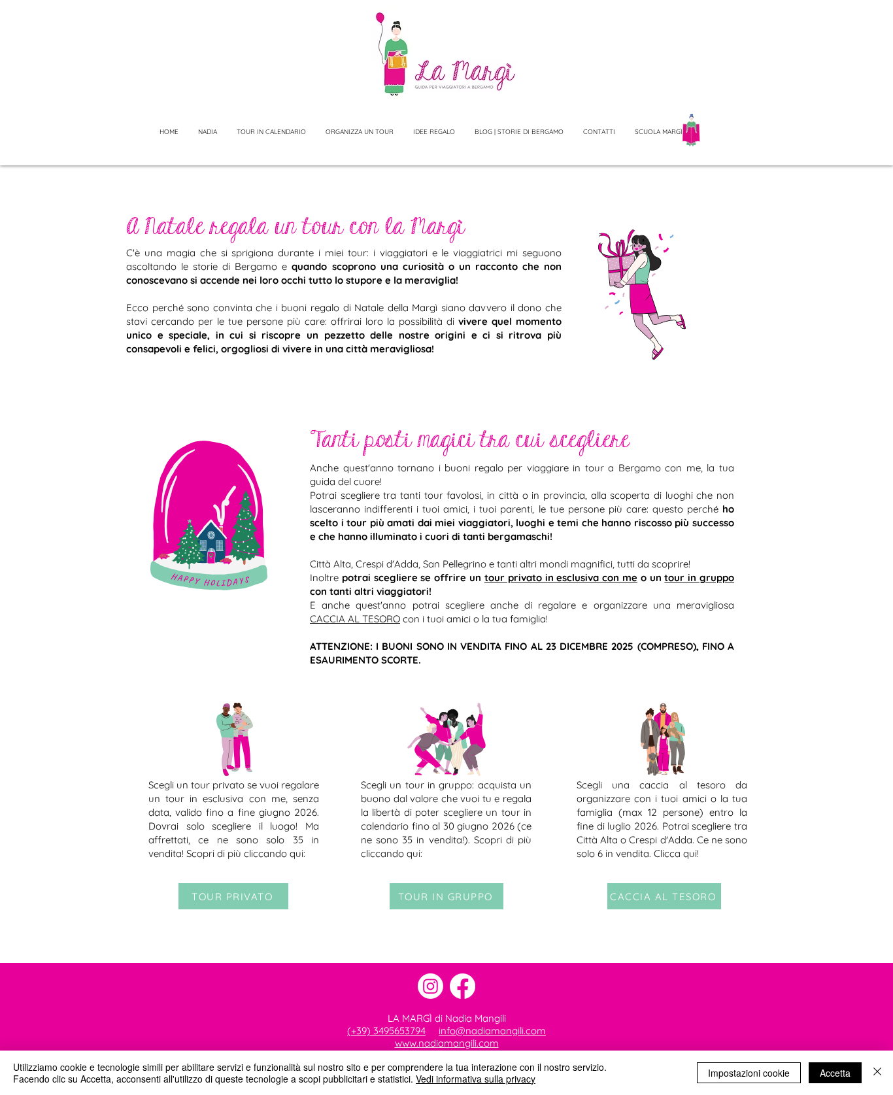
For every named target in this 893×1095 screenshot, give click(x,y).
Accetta (835, 1072)
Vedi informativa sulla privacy (475, 1078)
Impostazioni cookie (749, 1072)
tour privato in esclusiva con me (560, 577)
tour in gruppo (699, 577)
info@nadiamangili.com (492, 1030)
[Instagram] (430, 986)
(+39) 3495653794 (386, 1030)
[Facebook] (462, 986)
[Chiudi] (877, 1073)
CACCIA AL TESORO (355, 619)
